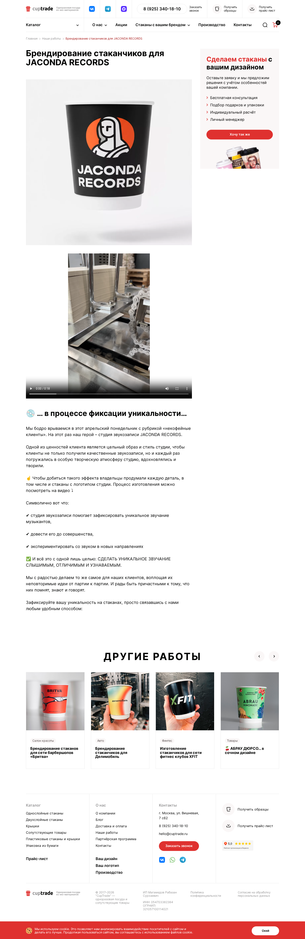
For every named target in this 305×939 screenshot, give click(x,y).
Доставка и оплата (111, 826)
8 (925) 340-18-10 (173, 826)
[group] (55, 720)
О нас (101, 805)
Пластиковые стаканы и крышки (53, 839)
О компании (105, 813)
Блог (99, 820)
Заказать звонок (179, 846)
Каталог (33, 805)
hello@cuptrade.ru (173, 834)
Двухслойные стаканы (44, 820)
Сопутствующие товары (46, 832)
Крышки (32, 826)
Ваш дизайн (106, 859)
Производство (211, 25)
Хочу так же (240, 134)
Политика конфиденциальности (205, 894)
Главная (32, 38)
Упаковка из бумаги (42, 845)
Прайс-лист (37, 859)
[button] (259, 656)
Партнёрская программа (116, 839)
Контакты (242, 25)
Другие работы (152, 656)
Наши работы (51, 38)
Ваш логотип (107, 865)
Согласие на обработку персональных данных (254, 894)
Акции (121, 25)
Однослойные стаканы (44, 813)
